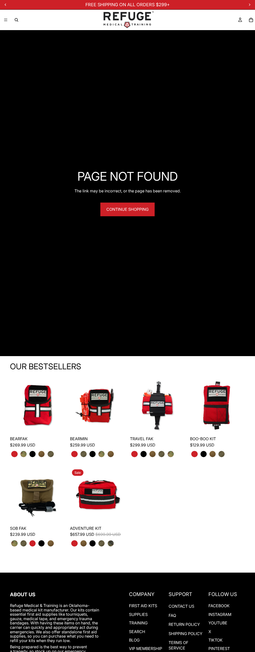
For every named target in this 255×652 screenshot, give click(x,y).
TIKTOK (215, 640)
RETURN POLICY (184, 624)
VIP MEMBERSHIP (145, 648)
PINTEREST (219, 648)
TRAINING (138, 622)
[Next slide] (59, 405)
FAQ (172, 615)
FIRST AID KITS (143, 605)
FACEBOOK (219, 605)
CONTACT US (181, 606)
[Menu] (5, 20)
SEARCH (137, 631)
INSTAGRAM (219, 614)
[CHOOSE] (57, 425)
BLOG (134, 640)
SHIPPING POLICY (185, 633)
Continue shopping (127, 209)
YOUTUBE (217, 622)
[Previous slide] (15, 405)
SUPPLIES (138, 614)
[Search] (16, 19)
